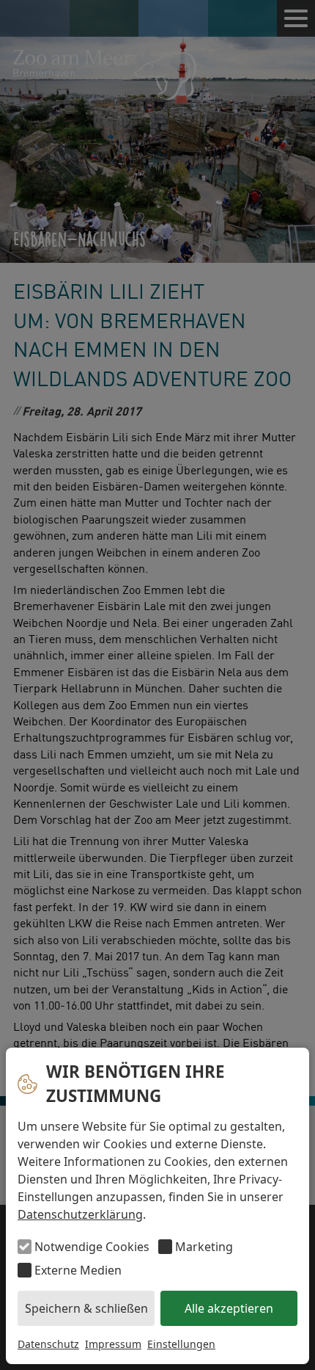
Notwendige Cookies (91, 1247)
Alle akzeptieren (229, 1308)
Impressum (113, 1344)
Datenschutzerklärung (80, 1214)
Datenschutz (48, 1344)
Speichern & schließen (86, 1308)
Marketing (204, 1247)
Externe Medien (78, 1270)
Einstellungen (181, 1344)
